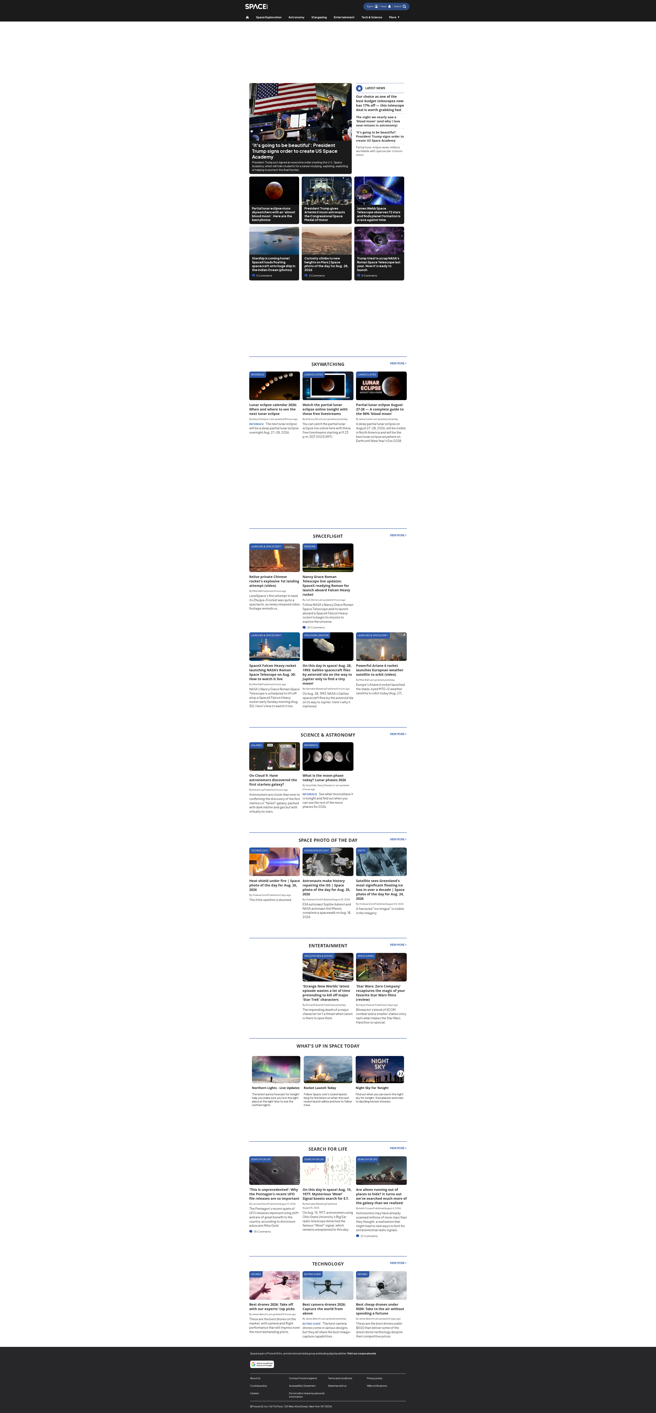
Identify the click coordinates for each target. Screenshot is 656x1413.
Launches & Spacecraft (266, 546)
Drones (256, 1274)
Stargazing (319, 17)
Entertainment (344, 17)
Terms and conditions (340, 1378)
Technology (259, 850)
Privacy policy (374, 1378)
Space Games (366, 955)
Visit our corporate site (361, 1353)
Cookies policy (258, 1385)
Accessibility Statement (302, 1385)
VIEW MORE (397, 363)
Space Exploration (269, 17)
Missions (310, 546)
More (392, 17)
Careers (254, 1393)
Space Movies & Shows (318, 955)
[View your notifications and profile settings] (389, 6)
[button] (400, 6)
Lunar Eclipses (313, 374)
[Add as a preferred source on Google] (262, 1364)
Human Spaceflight (316, 850)
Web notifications (377, 1385)
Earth (361, 850)
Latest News (375, 88)
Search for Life (261, 1159)
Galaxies (256, 745)
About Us (255, 1378)
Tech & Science (371, 17)
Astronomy (296, 17)
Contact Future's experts (303, 1378)
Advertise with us (337, 1385)
